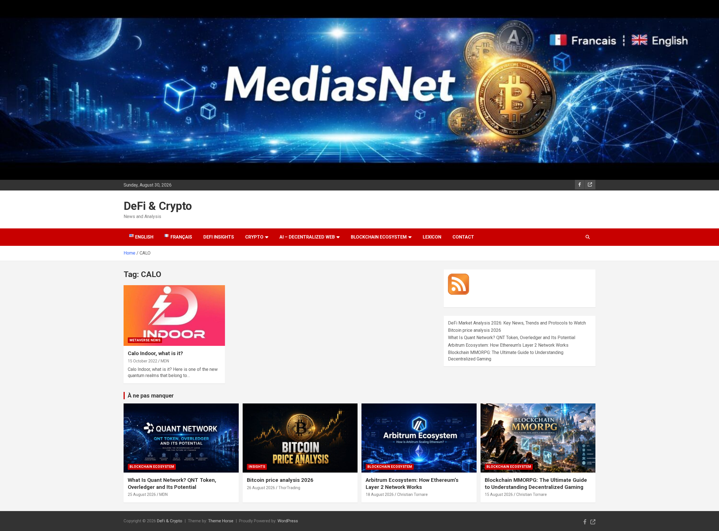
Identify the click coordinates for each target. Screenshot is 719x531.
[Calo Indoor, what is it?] (174, 315)
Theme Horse (220, 520)
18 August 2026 (380, 494)
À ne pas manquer (151, 395)
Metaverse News (144, 340)
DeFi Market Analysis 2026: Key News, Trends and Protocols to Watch (517, 323)
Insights (257, 467)
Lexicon (432, 237)
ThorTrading (289, 487)
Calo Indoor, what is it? (155, 353)
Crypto (254, 237)
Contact (463, 237)
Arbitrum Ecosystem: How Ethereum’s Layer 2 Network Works (508, 345)
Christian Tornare (412, 494)
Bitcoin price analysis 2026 (474, 330)
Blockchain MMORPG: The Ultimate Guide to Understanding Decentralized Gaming (536, 483)
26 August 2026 (261, 487)
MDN (165, 361)
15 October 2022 (142, 361)
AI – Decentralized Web (307, 237)
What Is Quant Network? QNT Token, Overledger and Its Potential (511, 337)
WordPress (287, 520)
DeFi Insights (218, 237)
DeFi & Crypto (158, 206)
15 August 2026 (499, 494)
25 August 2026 (142, 494)
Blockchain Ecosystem (379, 237)
